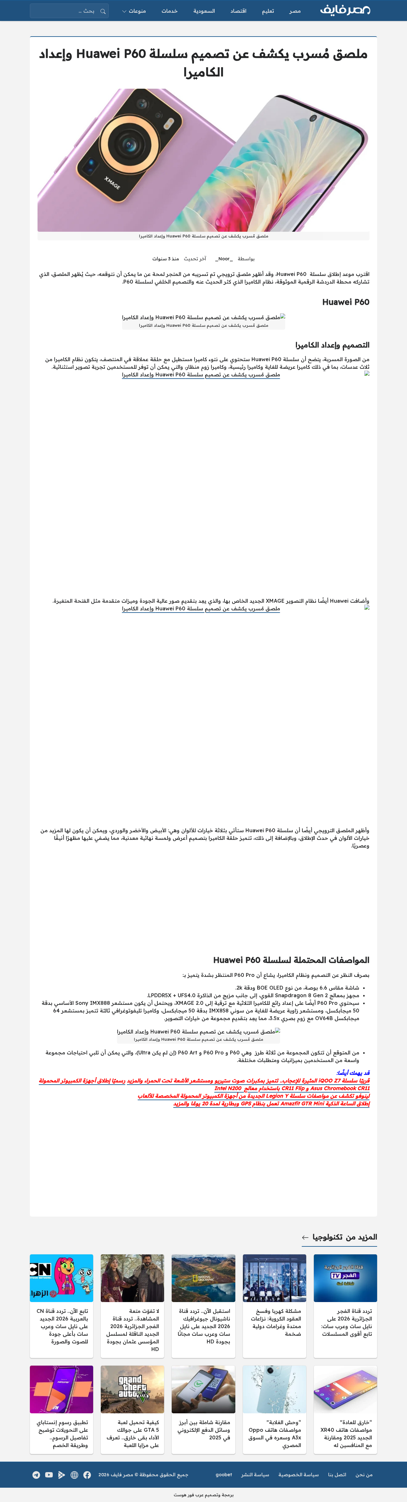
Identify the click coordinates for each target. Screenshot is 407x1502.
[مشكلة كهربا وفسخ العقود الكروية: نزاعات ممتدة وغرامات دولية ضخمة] (274, 1306)
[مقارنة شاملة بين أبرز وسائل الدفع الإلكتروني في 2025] (203, 1410)
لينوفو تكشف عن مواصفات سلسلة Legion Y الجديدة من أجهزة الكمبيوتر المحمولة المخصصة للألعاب (253, 1096)
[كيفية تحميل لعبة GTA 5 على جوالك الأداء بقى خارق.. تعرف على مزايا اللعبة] (132, 1410)
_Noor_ (224, 259)
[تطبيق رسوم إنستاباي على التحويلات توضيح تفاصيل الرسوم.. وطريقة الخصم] (61, 1410)
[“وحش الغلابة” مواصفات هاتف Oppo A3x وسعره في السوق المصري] (274, 1410)
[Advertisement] (203, 898)
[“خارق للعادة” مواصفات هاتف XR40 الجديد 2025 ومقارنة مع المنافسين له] (345, 1410)
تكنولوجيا (327, 1236)
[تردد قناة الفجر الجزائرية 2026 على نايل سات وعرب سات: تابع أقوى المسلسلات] (345, 1306)
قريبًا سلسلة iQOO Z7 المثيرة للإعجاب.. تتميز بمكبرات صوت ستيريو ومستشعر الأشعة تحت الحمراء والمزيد (248, 1080)
